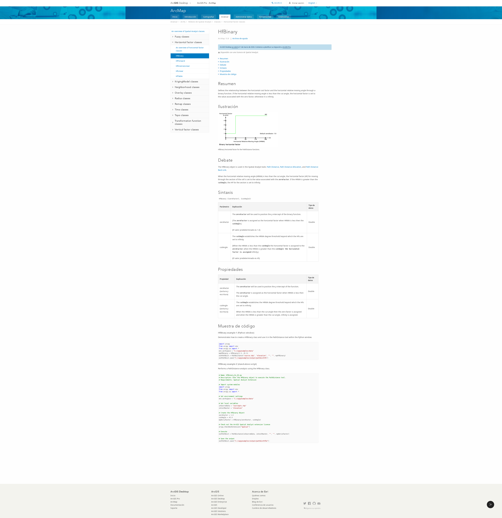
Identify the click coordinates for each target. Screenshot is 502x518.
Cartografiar (208, 16)
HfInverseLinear (183, 66)
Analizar (225, 16)
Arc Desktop (179, 2)
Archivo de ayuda (240, 38)
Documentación (177, 505)
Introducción (190, 16)
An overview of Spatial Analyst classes (188, 31)
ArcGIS (214, 505)
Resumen (224, 58)
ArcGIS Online (217, 495)
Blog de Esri (257, 502)
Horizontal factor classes (234, 21)
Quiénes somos (259, 495)
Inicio (174, 16)
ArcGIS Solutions (218, 511)
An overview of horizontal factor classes (190, 49)
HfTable (179, 76)
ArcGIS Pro (202, 3)
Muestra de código (228, 74)
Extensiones (283, 16)
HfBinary (179, 56)
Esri (326, 3)
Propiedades (225, 71)
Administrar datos (244, 16)
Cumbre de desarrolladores (264, 508)
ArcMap (212, 3)
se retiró (235, 47)
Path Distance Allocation (290, 167)
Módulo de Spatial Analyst (199, 21)
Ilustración (224, 61)
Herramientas (265, 16)
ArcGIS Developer (219, 508)
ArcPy (183, 21)
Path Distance (273, 167)
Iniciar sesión (298, 3)
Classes (217, 21)
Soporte (173, 508)
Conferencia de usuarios (262, 505)
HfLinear (179, 71)
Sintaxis (223, 68)
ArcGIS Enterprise (219, 502)
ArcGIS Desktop (218, 498)
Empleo (255, 498)
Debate (223, 65)
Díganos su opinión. (313, 508)
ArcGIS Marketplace (220, 514)
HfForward (180, 61)
